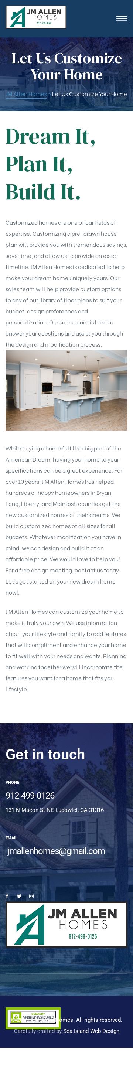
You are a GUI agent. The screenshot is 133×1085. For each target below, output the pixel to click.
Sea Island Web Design (91, 1031)
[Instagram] (31, 896)
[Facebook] (7, 896)
